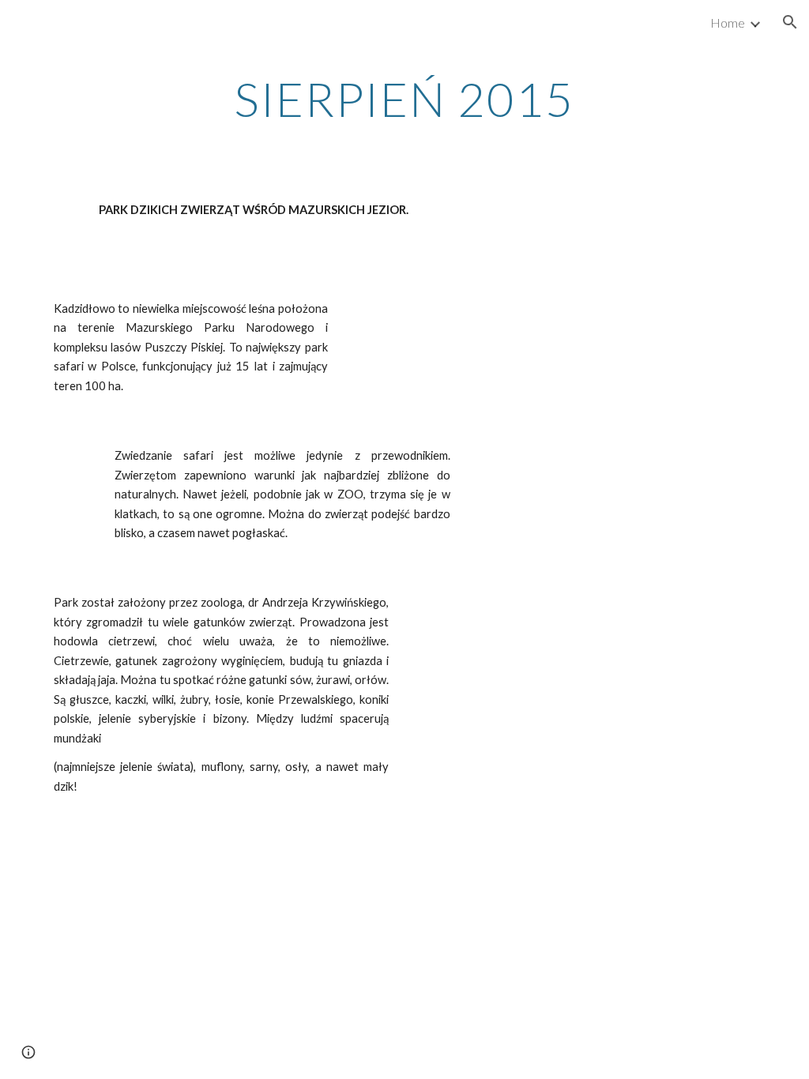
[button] (790, 22)
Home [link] (727, 22)
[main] (404, 98)
